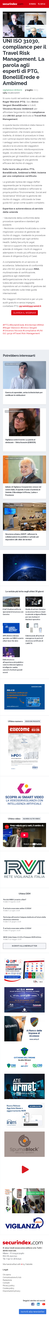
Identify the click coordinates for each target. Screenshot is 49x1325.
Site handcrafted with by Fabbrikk (17, 1264)
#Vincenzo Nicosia (12, 330)
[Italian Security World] (24, 580)
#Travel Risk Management (26, 333)
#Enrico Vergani (29, 327)
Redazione (7, 1280)
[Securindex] (13, 4)
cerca (42, 3)
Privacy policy (8, 1285)
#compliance (29, 330)
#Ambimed (31, 325)
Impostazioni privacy (11, 1291)
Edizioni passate (32, 721)
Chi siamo (7, 1275)
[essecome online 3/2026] (24, 771)
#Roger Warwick (11, 327)
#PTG (6, 325)
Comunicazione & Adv (12, 1277)
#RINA (40, 325)
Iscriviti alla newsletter (24, 946)
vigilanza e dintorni (12, 90)
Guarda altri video (31, 819)
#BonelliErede (16, 325)
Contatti (6, 1283)
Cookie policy (8, 1288)
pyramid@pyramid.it (30, 306)
